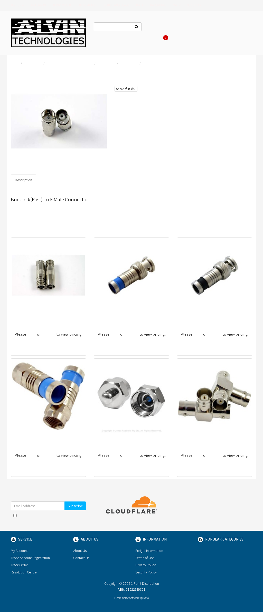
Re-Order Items (234, 27)
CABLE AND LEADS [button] (116, 5)
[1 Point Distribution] (48, 32)
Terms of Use (144, 557)
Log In (195, 27)
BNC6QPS (105, 316)
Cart (166, 37)
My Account (19, 550)
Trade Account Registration (30, 557)
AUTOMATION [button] (88, 5)
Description (23, 180)
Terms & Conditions (69, 515)
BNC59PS (188, 316)
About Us (177, 27)
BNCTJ (186, 437)
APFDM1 (104, 437)
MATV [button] (177, 5)
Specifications (51, 180)
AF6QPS (21, 437)
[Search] (137, 26)
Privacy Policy (54, 520)
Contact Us (157, 27)
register (232, 82)
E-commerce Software (126, 598)
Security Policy (146, 572)
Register (211, 27)
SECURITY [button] (194, 5)
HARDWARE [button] (158, 5)
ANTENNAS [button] (38, 5)
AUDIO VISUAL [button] (62, 5)
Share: (120, 89)
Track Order (19, 565)
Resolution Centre (23, 572)
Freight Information (149, 550)
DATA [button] (139, 5)
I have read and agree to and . (51, 518)
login (243, 76)
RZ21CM (21, 316)
